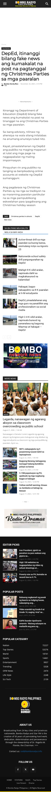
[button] (47, 4)
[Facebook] (18, 769)
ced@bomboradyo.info (31, 751)
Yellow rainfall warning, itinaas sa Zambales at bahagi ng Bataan (33, 488)
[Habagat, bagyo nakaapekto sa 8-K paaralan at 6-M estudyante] (10, 290)
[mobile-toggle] (4, 4)
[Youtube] (33, 769)
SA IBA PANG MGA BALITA (16, 228)
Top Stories (6, 48)
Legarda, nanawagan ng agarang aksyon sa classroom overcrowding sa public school (24, 423)
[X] (25, 769)
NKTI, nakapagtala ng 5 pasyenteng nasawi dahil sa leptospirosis (31, 452)
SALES (27, 780)
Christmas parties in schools (21, 216)
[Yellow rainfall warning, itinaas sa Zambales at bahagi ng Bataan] (10, 488)
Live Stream (21, 783)
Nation (6, 414)
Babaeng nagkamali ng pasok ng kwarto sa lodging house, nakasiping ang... (32, 600)
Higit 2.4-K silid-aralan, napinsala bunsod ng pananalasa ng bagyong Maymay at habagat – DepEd (31, 323)
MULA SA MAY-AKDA (14, 232)
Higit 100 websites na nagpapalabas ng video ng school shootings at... (31, 565)
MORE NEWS (10, 378)
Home (3, 44)
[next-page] (9, 337)
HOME (9, 780)
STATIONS (19, 780)
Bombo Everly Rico (11, 84)
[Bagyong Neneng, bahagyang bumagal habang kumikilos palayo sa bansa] (10, 464)
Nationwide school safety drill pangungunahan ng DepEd (32, 259)
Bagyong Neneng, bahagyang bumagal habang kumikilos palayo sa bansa (32, 464)
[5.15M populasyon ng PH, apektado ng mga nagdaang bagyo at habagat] (10, 476)
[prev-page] (4, 337)
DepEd (37, 216)
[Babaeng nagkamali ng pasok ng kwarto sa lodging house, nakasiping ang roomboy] (10, 601)
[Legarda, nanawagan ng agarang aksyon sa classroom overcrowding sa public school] (25, 399)
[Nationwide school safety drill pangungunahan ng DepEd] (10, 260)
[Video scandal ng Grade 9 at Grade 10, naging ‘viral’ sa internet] (10, 613)
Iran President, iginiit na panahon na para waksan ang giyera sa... (32, 553)
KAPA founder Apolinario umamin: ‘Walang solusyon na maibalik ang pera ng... (32, 624)
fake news (7, 220)
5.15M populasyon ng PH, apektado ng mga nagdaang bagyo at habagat (31, 476)
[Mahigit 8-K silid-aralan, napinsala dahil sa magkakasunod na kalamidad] (10, 273)
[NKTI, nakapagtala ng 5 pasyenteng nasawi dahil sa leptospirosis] (10, 452)
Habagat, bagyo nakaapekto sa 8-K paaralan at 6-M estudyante (33, 290)
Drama (31, 783)
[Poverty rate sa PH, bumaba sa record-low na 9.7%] (10, 578)
